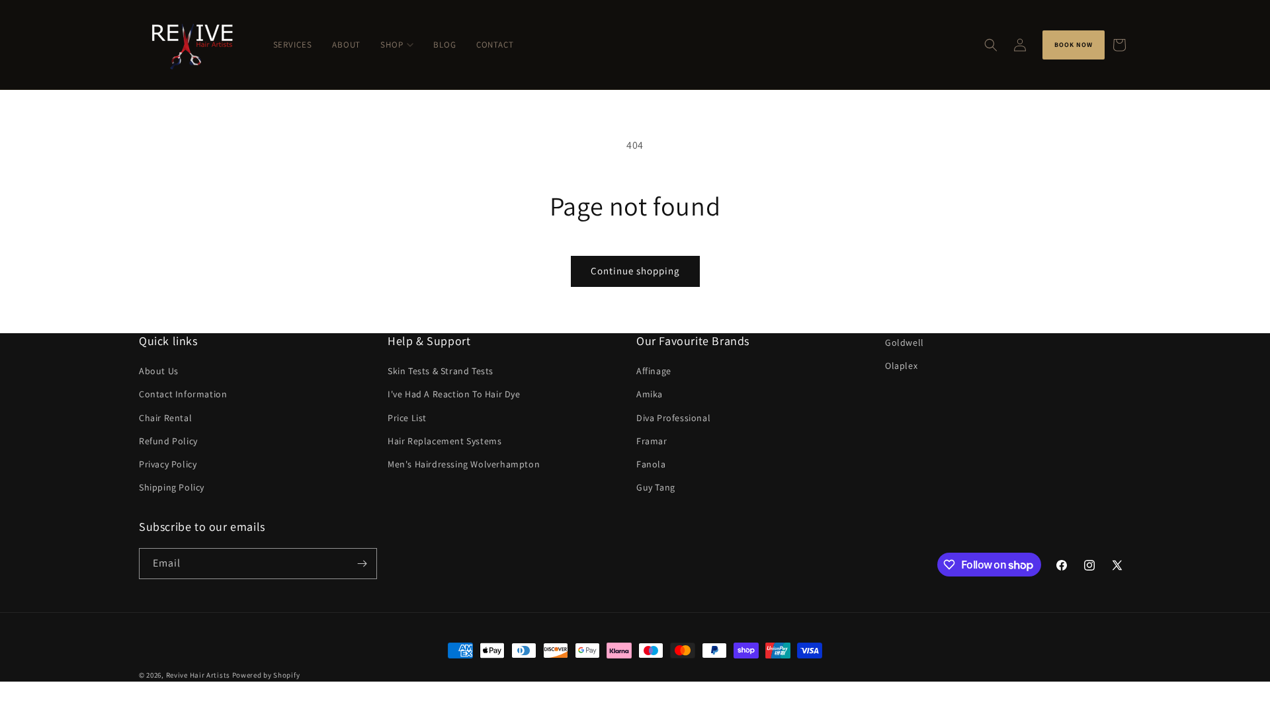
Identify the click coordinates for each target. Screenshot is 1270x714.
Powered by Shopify (266, 675)
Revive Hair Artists (198, 675)
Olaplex (901, 366)
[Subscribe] (361, 563)
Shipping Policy (171, 487)
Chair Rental (165, 418)
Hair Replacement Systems (444, 441)
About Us (159, 371)
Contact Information (183, 394)
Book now (1073, 44)
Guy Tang (655, 487)
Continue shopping (635, 270)
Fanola (651, 464)
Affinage (653, 371)
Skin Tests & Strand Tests (440, 371)
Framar (651, 441)
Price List (407, 418)
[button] (990, 45)
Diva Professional (673, 418)
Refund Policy (168, 441)
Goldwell (904, 342)
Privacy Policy (167, 464)
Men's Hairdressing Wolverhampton (464, 464)
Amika (649, 394)
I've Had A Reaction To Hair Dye (454, 394)
